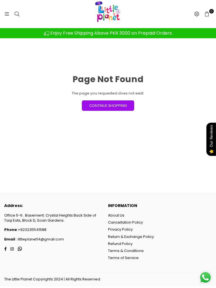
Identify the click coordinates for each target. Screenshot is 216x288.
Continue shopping (108, 105)
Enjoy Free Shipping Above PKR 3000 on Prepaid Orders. (111, 33)
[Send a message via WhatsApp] (205, 277)
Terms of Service (123, 257)
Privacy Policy (120, 229)
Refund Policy (120, 243)
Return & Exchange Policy (131, 236)
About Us (116, 215)
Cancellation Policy (125, 222)
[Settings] (197, 14)
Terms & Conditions (126, 250)
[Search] (17, 14)
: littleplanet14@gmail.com (39, 239)
